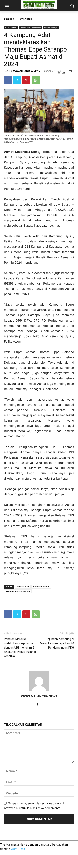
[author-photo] (39, 690)
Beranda (9, 18)
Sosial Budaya (50, 27)
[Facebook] (8, 80)
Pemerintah (25, 18)
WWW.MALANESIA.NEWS (26, 70)
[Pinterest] (26, 80)
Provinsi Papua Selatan (18, 591)
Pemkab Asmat (41, 586)
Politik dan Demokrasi (30, 27)
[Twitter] (17, 80)
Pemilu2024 (23, 586)
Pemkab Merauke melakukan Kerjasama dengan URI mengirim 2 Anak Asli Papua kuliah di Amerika (20, 647)
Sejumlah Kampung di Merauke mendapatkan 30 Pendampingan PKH (57, 643)
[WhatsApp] (36, 80)
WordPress (18, 848)
